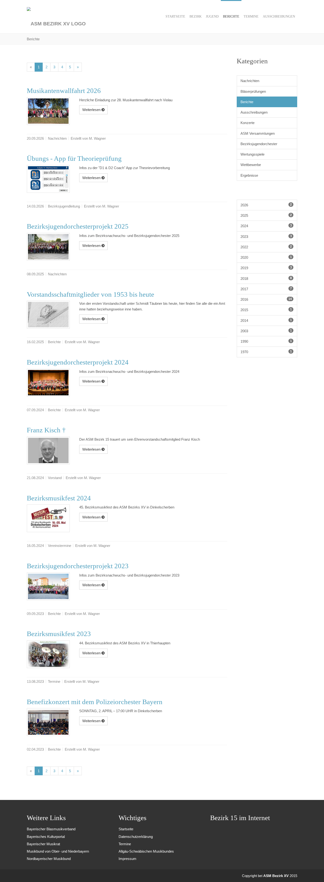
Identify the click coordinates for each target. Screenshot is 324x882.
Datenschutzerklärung (136, 837)
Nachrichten (250, 81)
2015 (266, 310)
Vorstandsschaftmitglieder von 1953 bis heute (90, 294)
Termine (125, 844)
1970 (266, 352)
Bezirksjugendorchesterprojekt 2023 (78, 566)
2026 (266, 205)
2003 (266, 331)
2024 (266, 226)
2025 (266, 215)
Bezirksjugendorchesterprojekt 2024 (78, 362)
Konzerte (248, 123)
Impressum (127, 859)
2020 (266, 257)
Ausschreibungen (254, 112)
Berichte (247, 102)
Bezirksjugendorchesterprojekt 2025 (78, 226)
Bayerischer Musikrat (43, 844)
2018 (266, 278)
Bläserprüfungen (253, 91)
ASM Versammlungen (258, 133)
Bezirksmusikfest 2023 (59, 633)
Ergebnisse (249, 175)
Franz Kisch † (46, 430)
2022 (266, 247)
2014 (266, 320)
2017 (266, 289)
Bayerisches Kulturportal (46, 837)
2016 (266, 299)
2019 (266, 268)
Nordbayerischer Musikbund (49, 859)
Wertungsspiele (252, 154)
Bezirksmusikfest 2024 (59, 498)
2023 (266, 236)
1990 (266, 341)
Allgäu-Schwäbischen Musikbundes (146, 851)
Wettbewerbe (251, 165)
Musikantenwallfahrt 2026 (64, 90)
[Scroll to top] (314, 872)
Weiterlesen (92, 110)
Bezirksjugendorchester (259, 144)
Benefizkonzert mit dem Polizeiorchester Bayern (94, 702)
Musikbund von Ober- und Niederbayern (58, 851)
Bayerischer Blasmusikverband (51, 829)
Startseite (126, 829)
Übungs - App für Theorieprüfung (74, 158)
